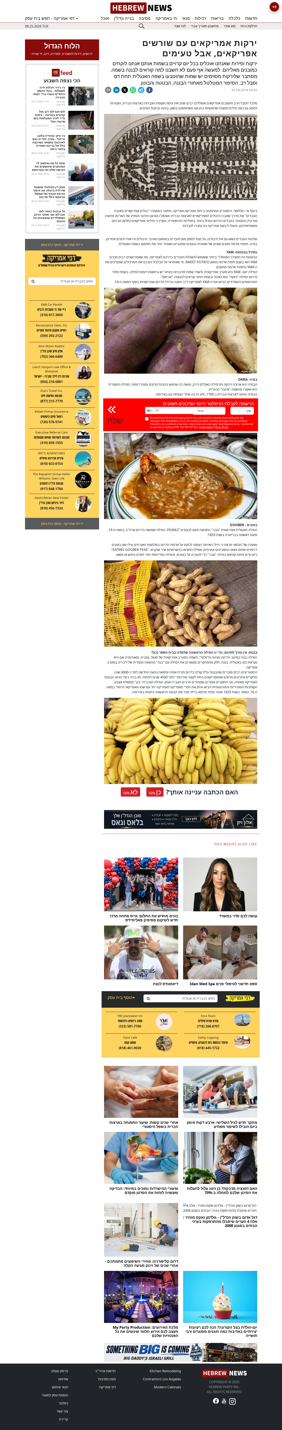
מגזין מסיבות (107, 1379)
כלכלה (234, 18)
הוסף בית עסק (121, 997)
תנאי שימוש (60, 1387)
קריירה (63, 1419)
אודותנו (63, 1379)
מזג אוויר (230, 26)
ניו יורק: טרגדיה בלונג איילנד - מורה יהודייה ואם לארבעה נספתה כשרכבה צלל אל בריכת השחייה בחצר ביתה (48, 142)
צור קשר (62, 1411)
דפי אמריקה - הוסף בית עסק (62, 244)
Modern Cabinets (167, 1387)
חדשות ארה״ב (105, 1371)
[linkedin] (116, 90)
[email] (108, 90)
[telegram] (141, 90)
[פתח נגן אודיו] (274, 7)
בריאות (217, 18)
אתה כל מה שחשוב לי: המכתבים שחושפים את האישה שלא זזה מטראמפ (48, 166)
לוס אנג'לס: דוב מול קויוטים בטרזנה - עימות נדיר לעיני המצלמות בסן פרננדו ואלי (49, 116)
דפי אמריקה (107, 1387)
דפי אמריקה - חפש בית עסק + (51, 18)
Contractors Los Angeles (162, 1379)
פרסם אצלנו (59, 1371)
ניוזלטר (63, 1403)
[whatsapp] (133, 90)
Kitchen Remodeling (165, 1371)
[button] (149, 410)
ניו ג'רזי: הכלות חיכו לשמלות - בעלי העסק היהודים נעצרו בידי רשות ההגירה (49, 92)
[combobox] (62, 281)
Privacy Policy (205, 427)
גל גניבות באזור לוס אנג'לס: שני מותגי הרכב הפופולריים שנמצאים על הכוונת (49, 216)
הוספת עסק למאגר (55, 1395)
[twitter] (124, 90)
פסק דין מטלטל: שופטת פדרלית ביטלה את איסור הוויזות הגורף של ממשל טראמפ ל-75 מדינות (49, 192)
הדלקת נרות (249, 26)
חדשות (251, 18)
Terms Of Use (221, 427)
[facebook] (149, 90)
